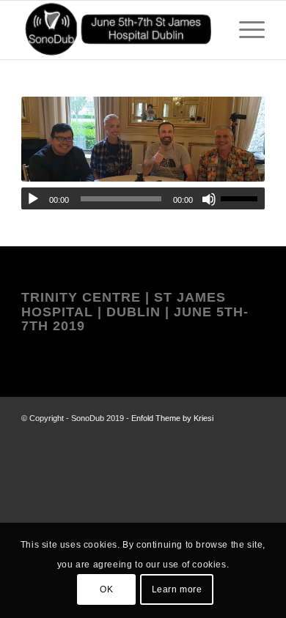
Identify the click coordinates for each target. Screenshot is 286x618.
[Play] (33, 199)
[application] (143, 198)
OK (106, 589)
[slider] (243, 198)
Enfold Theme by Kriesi (172, 418)
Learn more (177, 589)
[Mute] (209, 199)
